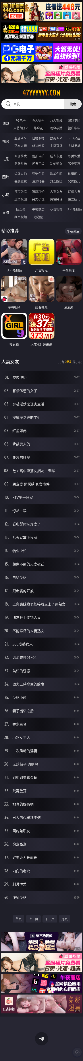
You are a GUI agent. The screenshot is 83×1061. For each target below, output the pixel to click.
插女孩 (20, 209)
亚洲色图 (38, 174)
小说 (5, 194)
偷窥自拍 (20, 174)
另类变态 (74, 163)
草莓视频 (56, 209)
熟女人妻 (20, 146)
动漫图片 (74, 174)
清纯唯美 (38, 181)
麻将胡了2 (21, 128)
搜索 (73, 104)
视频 (5, 141)
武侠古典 (74, 191)
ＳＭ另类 (74, 146)
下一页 (49, 919)
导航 (5, 212)
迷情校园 (20, 199)
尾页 (65, 919)
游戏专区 (74, 120)
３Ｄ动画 (74, 138)
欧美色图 (56, 174)
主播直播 (56, 146)
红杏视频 (20, 217)
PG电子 (20, 120)
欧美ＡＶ (56, 138)
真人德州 (38, 120)
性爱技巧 (74, 199)
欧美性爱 (74, 156)
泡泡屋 (38, 217)
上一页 (33, 919)
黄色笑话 (56, 199)
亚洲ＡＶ (20, 138)
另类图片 (74, 181)
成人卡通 (56, 156)
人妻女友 (56, 191)
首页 (18, 919)
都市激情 (20, 191)
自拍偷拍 (38, 138)
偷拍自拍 (38, 156)
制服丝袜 (20, 163)
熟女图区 (56, 181)
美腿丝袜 (20, 181)
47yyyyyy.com (42, 92)
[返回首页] (77, 1052)
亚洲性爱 (20, 156)
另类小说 (38, 199)
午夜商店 (38, 209)
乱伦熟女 (56, 163)
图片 (5, 176)
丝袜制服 (38, 146)
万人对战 (56, 120)
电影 (5, 159)
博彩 (5, 123)
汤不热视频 (74, 209)
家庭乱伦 (38, 191)
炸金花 (38, 128)
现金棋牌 (56, 128)
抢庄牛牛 (74, 128)
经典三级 (38, 163)
